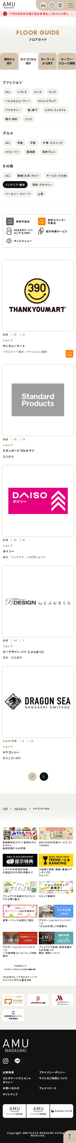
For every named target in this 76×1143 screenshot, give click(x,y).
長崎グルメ (48, 151)
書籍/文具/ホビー (28, 175)
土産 (40, 193)
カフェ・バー (12, 151)
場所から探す (9, 61)
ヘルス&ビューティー (17, 101)
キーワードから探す (47, 61)
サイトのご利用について (53, 1078)
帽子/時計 (11, 119)
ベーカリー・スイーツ (18, 193)
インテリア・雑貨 (15, 184)
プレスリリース (48, 1088)
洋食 (33, 142)
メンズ (38, 92)
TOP (5, 808)
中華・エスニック (53, 142)
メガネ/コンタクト (55, 110)
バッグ (28, 119)
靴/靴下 (33, 110)
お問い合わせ (11, 1088)
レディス (22, 92)
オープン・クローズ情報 (66, 61)
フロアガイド (20, 808)
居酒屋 (31, 151)
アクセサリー (13, 110)
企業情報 (8, 1072)
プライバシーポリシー (52, 1072)
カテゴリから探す (28, 61)
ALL (7, 92)
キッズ (52, 92)
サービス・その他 (56, 175)
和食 (20, 142)
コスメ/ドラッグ (47, 101)
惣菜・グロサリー (42, 184)
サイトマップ (10, 1094)
